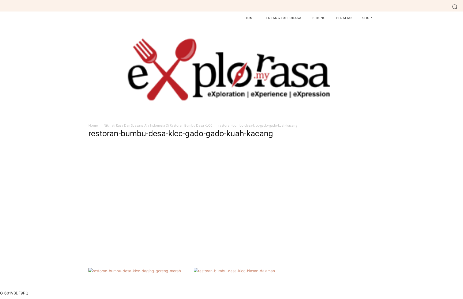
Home (93, 125)
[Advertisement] (181, 207)
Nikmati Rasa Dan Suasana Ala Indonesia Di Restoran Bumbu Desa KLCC (158, 125)
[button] (455, 7)
